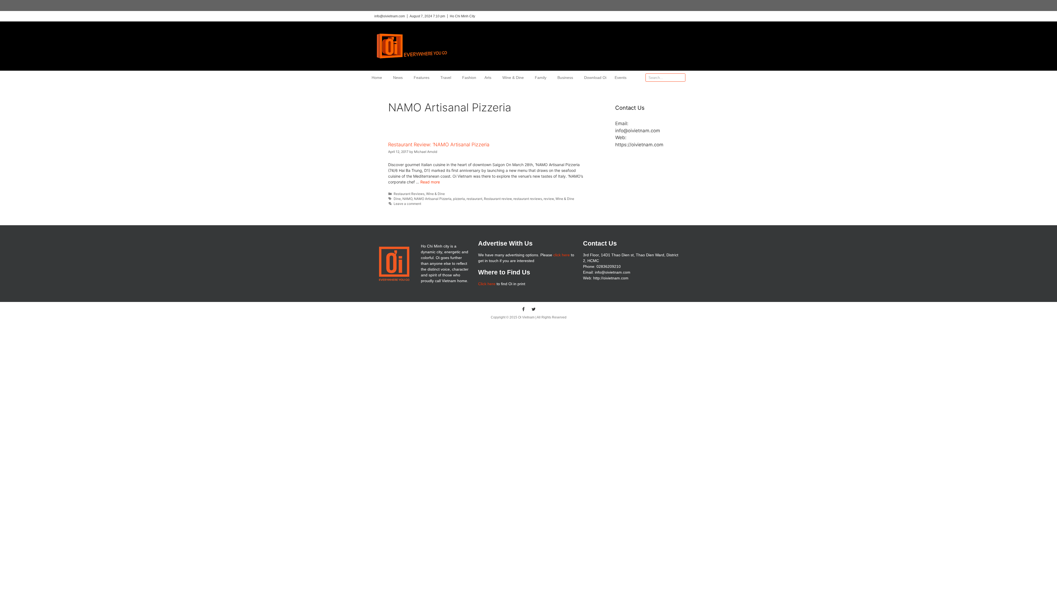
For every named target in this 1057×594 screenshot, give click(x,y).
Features (421, 77)
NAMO (407, 199)
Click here (486, 284)
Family (540, 77)
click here (561, 255)
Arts (487, 77)
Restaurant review (498, 199)
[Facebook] (523, 309)
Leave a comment (407, 204)
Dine (397, 199)
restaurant (474, 199)
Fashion (469, 77)
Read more (430, 182)
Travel (445, 77)
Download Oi (595, 77)
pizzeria (459, 199)
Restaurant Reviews (409, 194)
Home (377, 77)
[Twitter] (533, 309)
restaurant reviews (527, 199)
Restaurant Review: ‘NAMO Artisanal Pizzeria (438, 144)
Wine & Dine (513, 77)
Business (565, 77)
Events (620, 77)
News (398, 77)
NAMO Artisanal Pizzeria (432, 199)
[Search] (681, 77)
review (549, 199)
